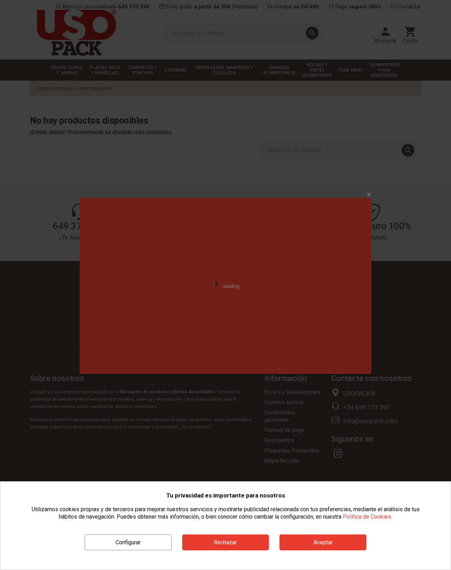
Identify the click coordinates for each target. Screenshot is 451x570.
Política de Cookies (367, 516)
